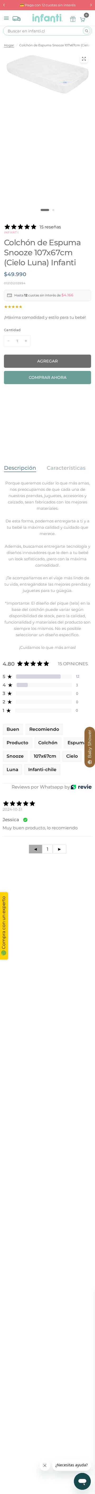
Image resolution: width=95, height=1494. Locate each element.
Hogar (9, 45)
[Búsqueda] (86, 31)
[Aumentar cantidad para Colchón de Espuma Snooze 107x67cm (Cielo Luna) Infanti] (26, 340)
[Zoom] (84, 59)
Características (66, 468)
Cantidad (12, 330)
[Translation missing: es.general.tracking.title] (17, 17)
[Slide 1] (45, 210)
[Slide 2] (53, 210)
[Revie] (81, 787)
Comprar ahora (47, 377)
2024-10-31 (12, 809)
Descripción (20, 468)
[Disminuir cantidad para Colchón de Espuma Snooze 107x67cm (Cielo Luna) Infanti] (8, 340)
